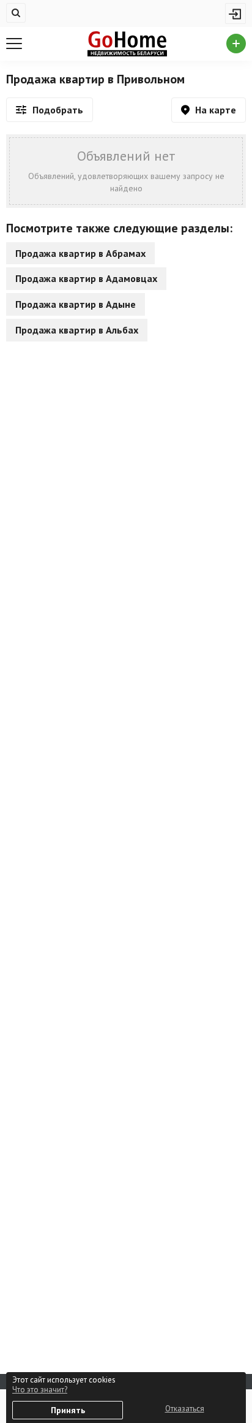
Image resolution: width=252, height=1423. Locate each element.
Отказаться (184, 1408)
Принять (68, 1410)
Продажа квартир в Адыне (75, 304)
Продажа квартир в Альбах (76, 330)
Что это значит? (39, 1389)
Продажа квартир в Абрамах (80, 253)
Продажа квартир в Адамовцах (86, 278)
